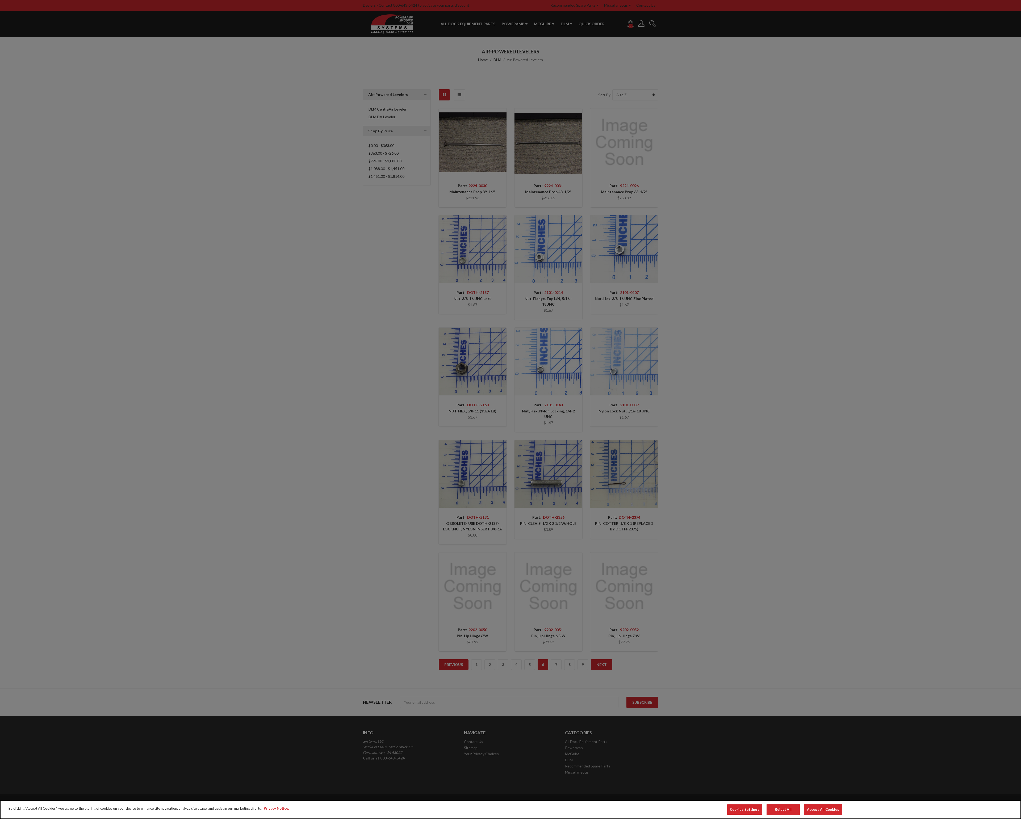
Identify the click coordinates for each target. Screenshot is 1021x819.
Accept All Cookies (823, 809)
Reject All (783, 809)
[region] (510, 810)
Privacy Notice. (276, 808)
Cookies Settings (744, 809)
